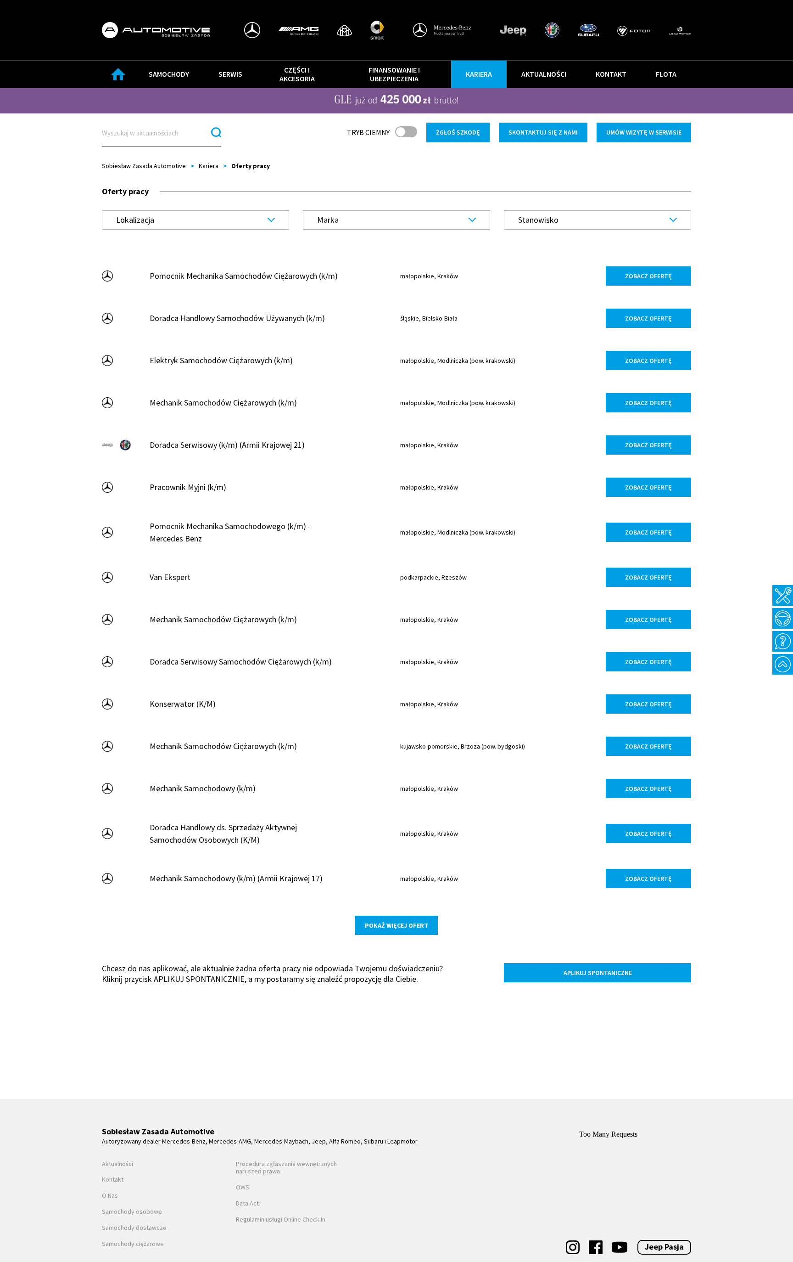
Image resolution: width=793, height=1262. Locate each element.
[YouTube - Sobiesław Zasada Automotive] (619, 1247)
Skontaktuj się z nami (543, 132)
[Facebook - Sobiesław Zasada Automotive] (596, 1247)
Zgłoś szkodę (458, 132)
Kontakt (611, 74)
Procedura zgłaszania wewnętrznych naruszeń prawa (286, 1168)
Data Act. (248, 1203)
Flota (666, 74)
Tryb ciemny (368, 132)
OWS (242, 1187)
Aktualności (543, 74)
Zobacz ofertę (648, 276)
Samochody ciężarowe (133, 1244)
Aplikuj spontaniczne (598, 973)
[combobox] (195, 220)
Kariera (479, 74)
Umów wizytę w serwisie (643, 132)
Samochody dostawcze (134, 1228)
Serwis (230, 74)
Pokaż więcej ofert (396, 925)
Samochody (169, 74)
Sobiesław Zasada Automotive (144, 166)
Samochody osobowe (132, 1212)
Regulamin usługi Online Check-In (280, 1219)
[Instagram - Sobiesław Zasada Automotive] (573, 1247)
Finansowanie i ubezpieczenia (394, 74)
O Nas (110, 1196)
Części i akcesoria (297, 74)
